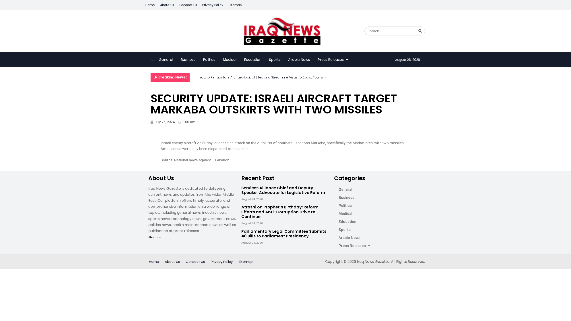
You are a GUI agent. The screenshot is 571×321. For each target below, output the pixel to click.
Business (188, 59)
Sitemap (235, 5)
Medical (229, 59)
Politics (209, 59)
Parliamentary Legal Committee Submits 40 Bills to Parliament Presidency (283, 233)
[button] (170, 77)
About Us (167, 5)
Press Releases (331, 59)
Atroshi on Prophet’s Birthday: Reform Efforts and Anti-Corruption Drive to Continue (280, 211)
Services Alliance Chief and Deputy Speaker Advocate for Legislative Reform (283, 190)
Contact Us (188, 5)
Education (252, 59)
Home (150, 5)
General (166, 59)
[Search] (420, 31)
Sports (275, 59)
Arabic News (299, 59)
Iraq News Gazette (373, 261)
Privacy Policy (212, 5)
